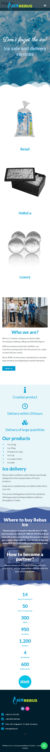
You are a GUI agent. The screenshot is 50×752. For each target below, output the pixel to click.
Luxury (25, 277)
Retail (25, 149)
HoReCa (25, 213)
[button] (45, 5)
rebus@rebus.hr (35, 530)
